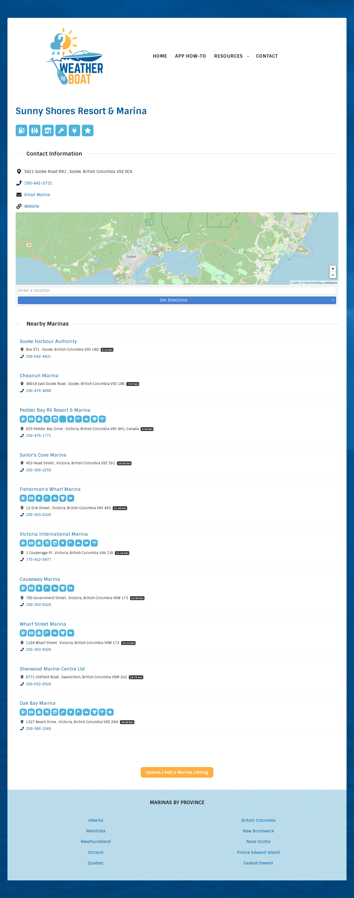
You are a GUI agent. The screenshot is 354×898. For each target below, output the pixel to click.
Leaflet (295, 282)
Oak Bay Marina (38, 703)
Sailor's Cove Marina (43, 455)
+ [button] (333, 268)
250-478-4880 (38, 391)
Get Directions (173, 300)
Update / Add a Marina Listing (177, 772)
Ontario (95, 852)
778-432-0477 (38, 560)
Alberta (95, 820)
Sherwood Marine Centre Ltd (52, 669)
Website (31, 206)
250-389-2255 (38, 470)
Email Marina (37, 194)
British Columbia (258, 820)
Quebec (96, 863)
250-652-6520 (38, 684)
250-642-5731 (38, 183)
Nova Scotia (258, 841)
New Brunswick (258, 831)
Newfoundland (96, 841)
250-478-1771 (38, 435)
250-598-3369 (38, 729)
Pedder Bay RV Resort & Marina (55, 410)
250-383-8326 (38, 515)
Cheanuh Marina (39, 376)
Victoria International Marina (54, 534)
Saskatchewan (258, 863)
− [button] (333, 274)
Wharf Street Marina (43, 624)
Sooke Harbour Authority (48, 341)
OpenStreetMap (313, 282)
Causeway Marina (40, 579)
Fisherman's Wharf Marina (50, 489)
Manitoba (95, 831)
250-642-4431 (38, 356)
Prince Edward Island (258, 852)
